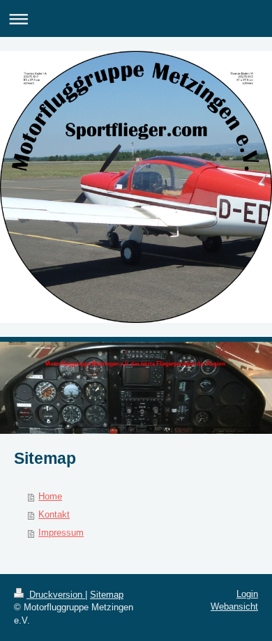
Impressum (61, 532)
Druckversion (56, 594)
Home (50, 496)
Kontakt (54, 514)
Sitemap (106, 594)
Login (247, 594)
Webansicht (234, 606)
